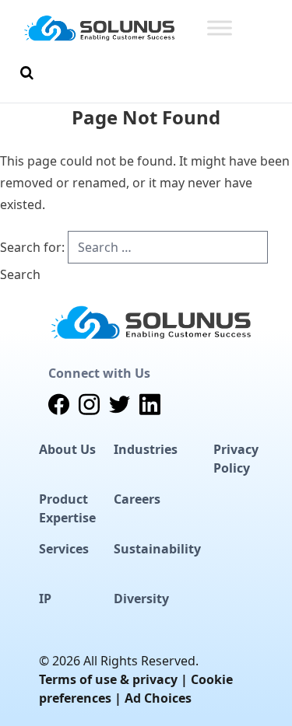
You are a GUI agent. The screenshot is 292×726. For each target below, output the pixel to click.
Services (64, 548)
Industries (146, 449)
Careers (137, 499)
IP (45, 598)
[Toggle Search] (26, 73)
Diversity (141, 598)
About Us (67, 449)
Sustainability (157, 548)
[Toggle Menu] (219, 27)
